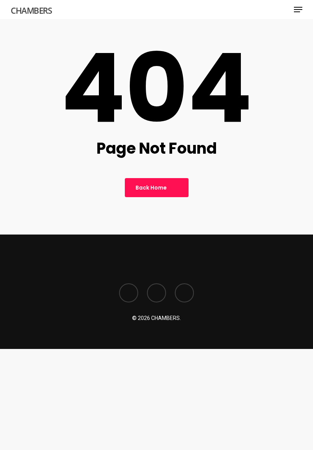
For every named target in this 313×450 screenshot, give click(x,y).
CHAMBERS (31, 10)
